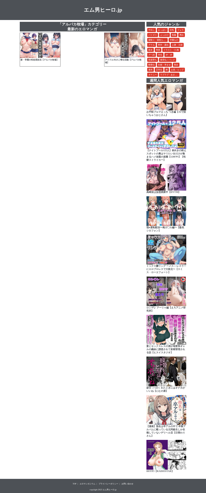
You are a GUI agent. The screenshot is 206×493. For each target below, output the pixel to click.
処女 (150, 50)
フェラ (180, 30)
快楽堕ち (152, 60)
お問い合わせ (127, 484)
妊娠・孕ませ (164, 65)
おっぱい (162, 30)
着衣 (150, 70)
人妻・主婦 (177, 45)
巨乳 (172, 30)
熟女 (176, 65)
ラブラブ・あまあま (169, 75)
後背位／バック (167, 60)
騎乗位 (151, 65)
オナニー (152, 75)
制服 (174, 35)
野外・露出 (163, 45)
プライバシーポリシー (108, 484)
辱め (181, 35)
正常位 (159, 70)
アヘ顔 (151, 55)
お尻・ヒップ (177, 70)
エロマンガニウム (87, 484)
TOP (74, 484)
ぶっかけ (164, 35)
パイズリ (152, 35)
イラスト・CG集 (171, 50)
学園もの (174, 40)
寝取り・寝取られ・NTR (160, 40)
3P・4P (169, 55)
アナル (151, 45)
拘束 (158, 50)
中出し (151, 30)
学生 (160, 55)
